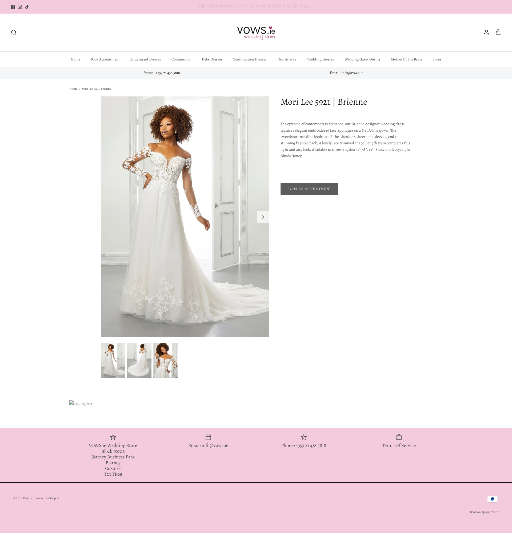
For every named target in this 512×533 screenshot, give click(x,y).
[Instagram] (20, 7)
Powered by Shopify (46, 498)
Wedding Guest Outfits (363, 59)
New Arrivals (287, 59)
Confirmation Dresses (250, 59)
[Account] (485, 32)
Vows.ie (28, 498)
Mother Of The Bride (406, 59)
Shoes (437, 59)
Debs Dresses (212, 59)
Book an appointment (309, 188)
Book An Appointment (484, 512)
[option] (185, 216)
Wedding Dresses (320, 59)
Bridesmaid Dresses (145, 59)
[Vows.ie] (256, 32)
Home (75, 59)
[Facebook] (13, 7)
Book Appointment (105, 59)
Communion (181, 59)
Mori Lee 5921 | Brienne (96, 89)
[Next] (263, 217)
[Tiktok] (27, 7)
